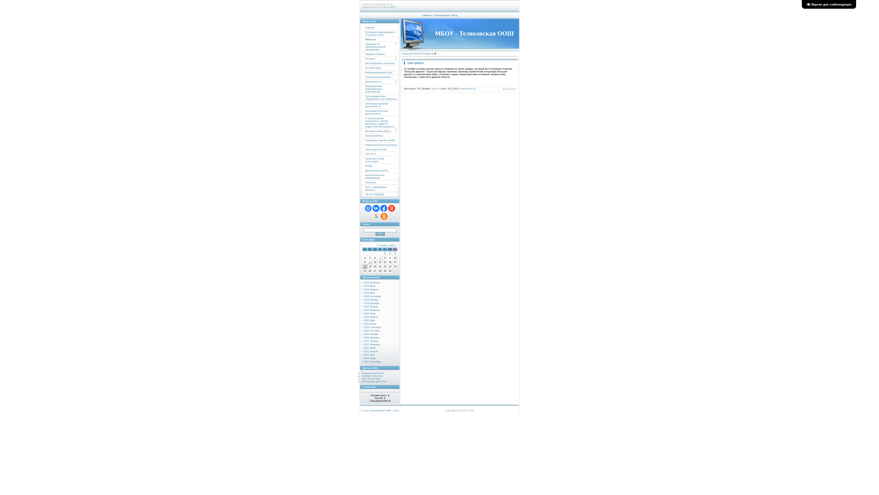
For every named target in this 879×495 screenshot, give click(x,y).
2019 (416, 53)
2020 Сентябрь (372, 327)
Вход (454, 15)
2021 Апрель (371, 351)
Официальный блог (372, 373)
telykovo (436, 89)
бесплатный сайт (381, 410)
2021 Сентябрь (372, 361)
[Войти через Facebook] (383, 208)
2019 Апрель (371, 289)
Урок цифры (415, 63)
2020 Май (369, 320)
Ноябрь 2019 (386, 245)
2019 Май (369, 293)
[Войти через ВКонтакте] (376, 208)
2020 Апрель (371, 317)
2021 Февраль (372, 344)
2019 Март (370, 286)
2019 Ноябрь (371, 299)
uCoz (396, 410)
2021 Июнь (370, 358)
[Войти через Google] (376, 216)
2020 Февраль (372, 310)
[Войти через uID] (368, 208)
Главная (426, 15)
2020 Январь (371, 306)
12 (370, 262)
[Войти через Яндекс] (391, 208)
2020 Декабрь (372, 337)
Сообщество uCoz (372, 375)
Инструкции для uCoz (374, 381)
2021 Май (369, 354)
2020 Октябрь (372, 330)
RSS (393, 7)
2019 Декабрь (372, 303)
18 (365, 266)
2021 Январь (371, 341)
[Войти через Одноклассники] (384, 216)
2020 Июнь (370, 323)
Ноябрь (426, 53)
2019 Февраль (372, 282)
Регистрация (442, 15)
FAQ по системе (370, 378)
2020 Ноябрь (371, 334)
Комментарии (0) (468, 89)
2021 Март (370, 347)
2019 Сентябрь (372, 296)
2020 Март (370, 313)
